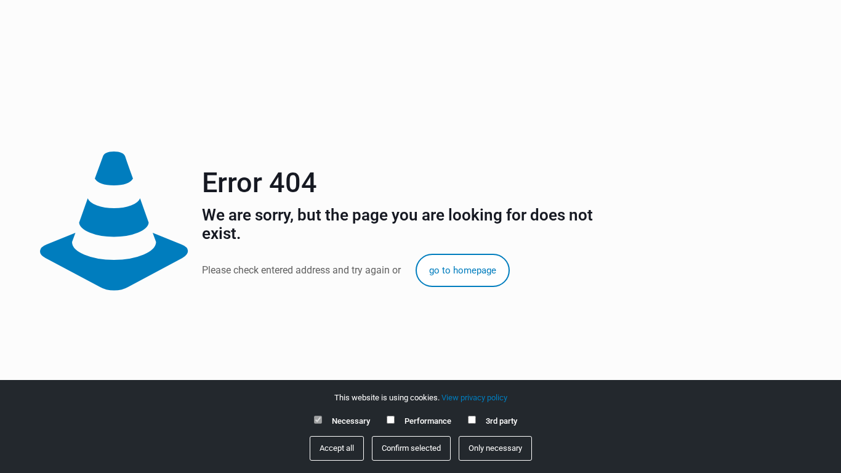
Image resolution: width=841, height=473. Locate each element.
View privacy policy (474, 397)
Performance (427, 421)
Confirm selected (411, 448)
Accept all (337, 448)
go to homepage (462, 270)
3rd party (501, 421)
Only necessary (495, 448)
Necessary (351, 421)
